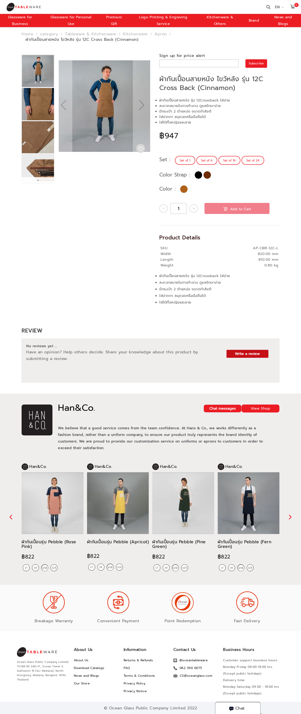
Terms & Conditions (139, 675)
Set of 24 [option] (252, 160)
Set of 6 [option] (206, 160)
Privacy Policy (135, 683)
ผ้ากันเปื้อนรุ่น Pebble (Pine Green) (179, 544)
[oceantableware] (75, 7)
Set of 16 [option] (229, 160)
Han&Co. (76, 408)
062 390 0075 (191, 668)
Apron (160, 34)
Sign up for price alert (182, 55)
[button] (63, 119)
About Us (81, 660)
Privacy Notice (135, 691)
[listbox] (220, 160)
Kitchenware (135, 34)
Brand (254, 20)
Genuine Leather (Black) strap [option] (198, 175)
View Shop (260, 408)
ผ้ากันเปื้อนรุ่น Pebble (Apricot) (118, 542)
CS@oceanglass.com (196, 675)
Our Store (82, 683)
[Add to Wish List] (140, 148)
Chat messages (222, 408)
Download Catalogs (89, 668)
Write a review (247, 353)
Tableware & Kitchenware (90, 34)
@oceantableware (193, 660)
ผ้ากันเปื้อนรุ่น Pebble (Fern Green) (244, 544)
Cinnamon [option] (184, 189)
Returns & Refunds (138, 660)
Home (27, 34)
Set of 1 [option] (185, 160)
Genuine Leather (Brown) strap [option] (207, 175)
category (49, 34)
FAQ (127, 668)
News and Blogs (86, 675)
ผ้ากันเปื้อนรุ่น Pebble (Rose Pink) (49, 544)
